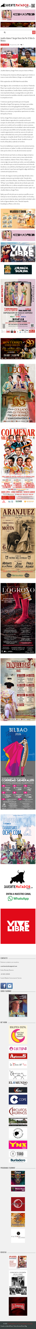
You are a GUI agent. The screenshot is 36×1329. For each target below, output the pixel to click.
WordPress (10, 1326)
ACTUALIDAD (4, 45)
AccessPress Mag (22, 1326)
